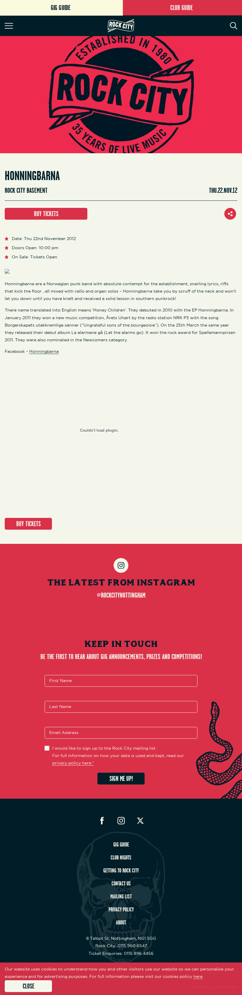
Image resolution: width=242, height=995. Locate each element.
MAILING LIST (121, 896)
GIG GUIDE (121, 844)
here (197, 976)
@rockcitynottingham (121, 595)
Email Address (64, 732)
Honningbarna (44, 351)
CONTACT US (121, 883)
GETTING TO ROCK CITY (121, 870)
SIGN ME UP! (121, 778)
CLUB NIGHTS (121, 857)
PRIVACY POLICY (121, 909)
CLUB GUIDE (181, 8)
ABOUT (121, 922)
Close (28, 986)
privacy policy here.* (73, 763)
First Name (60, 680)
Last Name (60, 706)
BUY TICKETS (46, 214)
